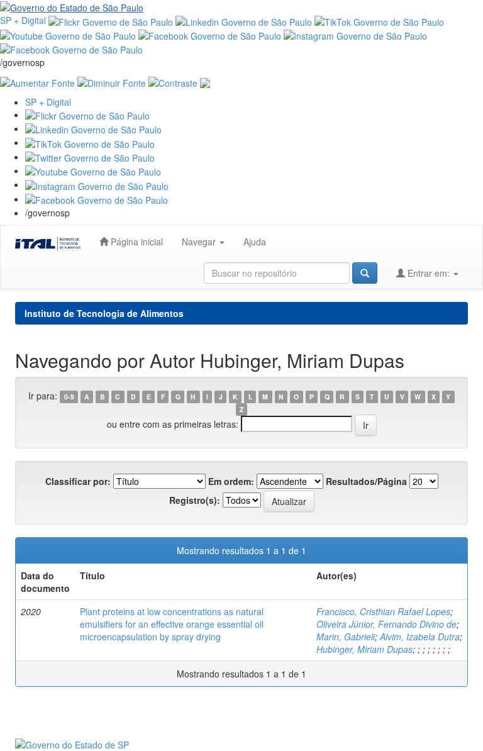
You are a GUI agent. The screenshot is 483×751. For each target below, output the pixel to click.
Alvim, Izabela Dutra (420, 636)
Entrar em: (428, 273)
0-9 (69, 396)
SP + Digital (23, 20)
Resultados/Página (366, 481)
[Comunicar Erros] (205, 81)
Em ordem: (231, 481)
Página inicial (135, 241)
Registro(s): (194, 500)
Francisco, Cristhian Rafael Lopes (383, 611)
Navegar (200, 241)
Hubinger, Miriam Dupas (364, 649)
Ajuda (254, 241)
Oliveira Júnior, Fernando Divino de (386, 624)
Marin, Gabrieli (345, 636)
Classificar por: (78, 481)
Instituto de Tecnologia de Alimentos (104, 313)
